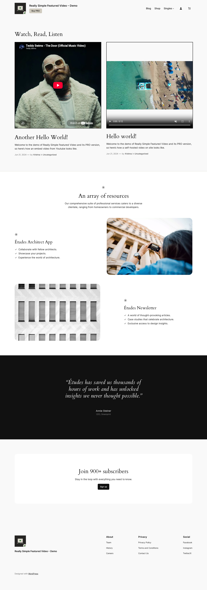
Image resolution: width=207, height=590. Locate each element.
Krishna (36, 154)
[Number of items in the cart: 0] (189, 8)
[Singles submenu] (173, 8)
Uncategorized (50, 154)
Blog (148, 8)
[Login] (181, 8)
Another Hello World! (41, 137)
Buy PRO (36, 11)
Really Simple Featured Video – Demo (53, 5)
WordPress (33, 573)
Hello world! (121, 136)
